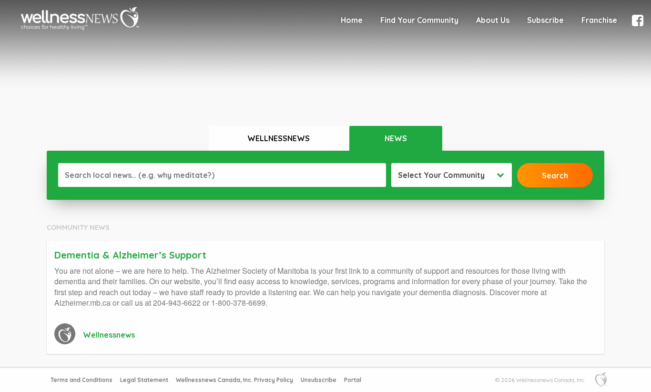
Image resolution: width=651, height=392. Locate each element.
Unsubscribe (318, 379)
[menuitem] (351, 20)
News (396, 138)
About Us (492, 20)
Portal (352, 379)
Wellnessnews (278, 138)
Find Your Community (419, 20)
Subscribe (545, 20)
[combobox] (451, 175)
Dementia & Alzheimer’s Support (130, 255)
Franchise (599, 20)
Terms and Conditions (81, 379)
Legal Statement (144, 379)
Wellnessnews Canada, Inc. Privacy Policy (234, 379)
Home (352, 20)
